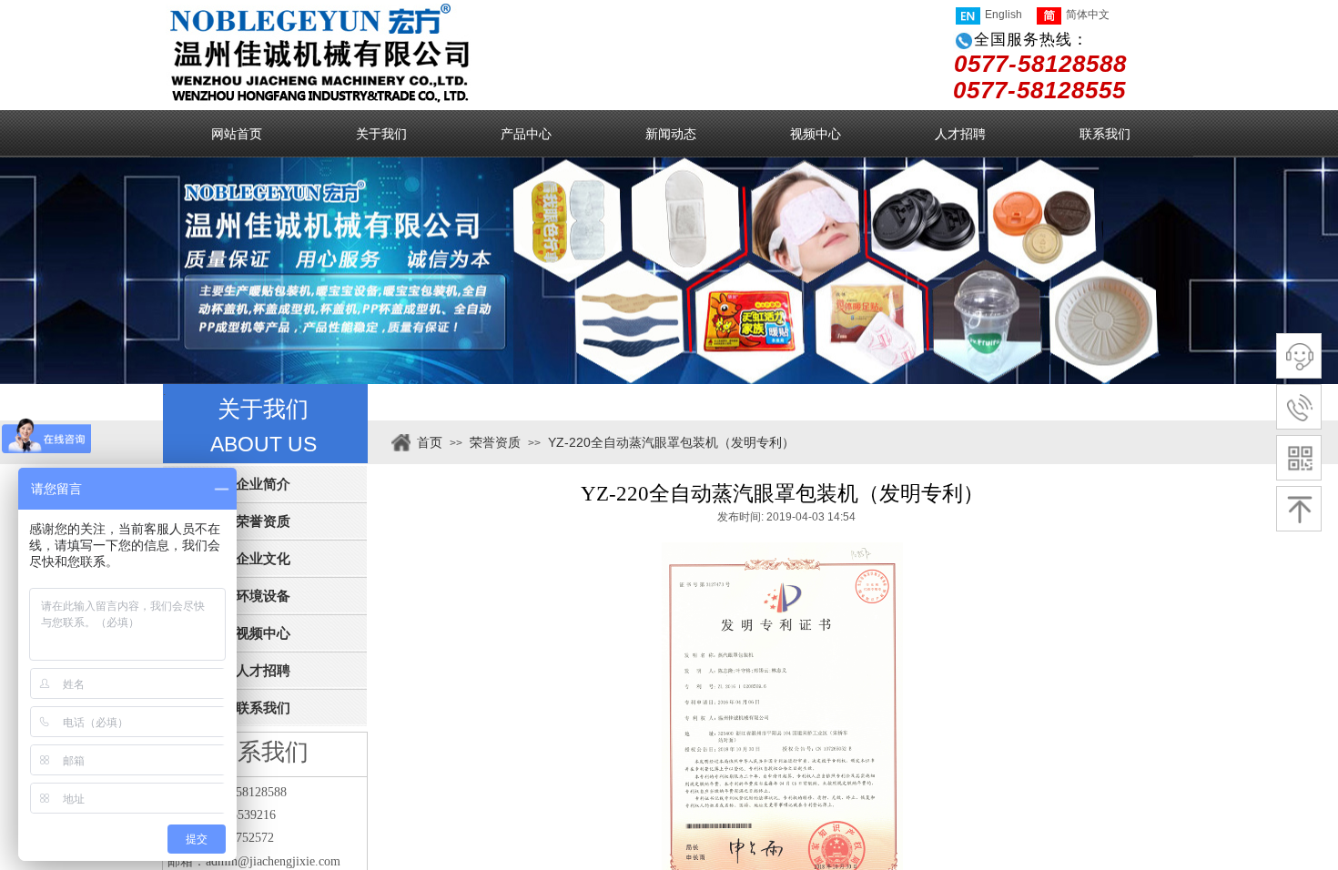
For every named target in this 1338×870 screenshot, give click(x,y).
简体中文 (1088, 14)
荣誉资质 (495, 442)
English (1003, 14)
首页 (429, 442)
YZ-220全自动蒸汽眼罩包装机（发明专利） (671, 442)
